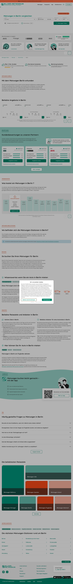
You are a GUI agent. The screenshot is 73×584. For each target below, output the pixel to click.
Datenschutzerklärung (39, 302)
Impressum (32, 302)
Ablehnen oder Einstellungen (29, 299)
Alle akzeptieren (46, 299)
